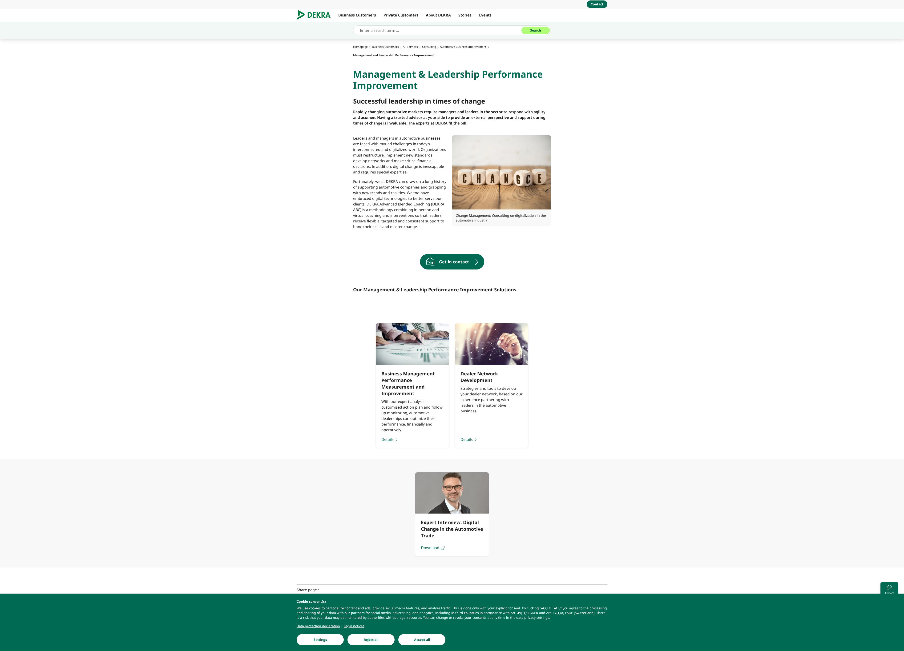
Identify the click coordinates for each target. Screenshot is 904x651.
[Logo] (316, 15)
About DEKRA (438, 15)
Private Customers (400, 15)
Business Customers (357, 15)
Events (485, 15)
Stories (465, 15)
